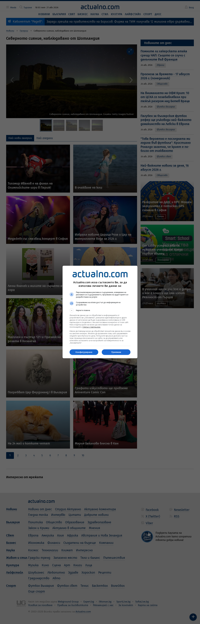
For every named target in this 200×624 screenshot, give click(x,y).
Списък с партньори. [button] (91, 327)
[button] (100, 310)
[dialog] (100, 312)
